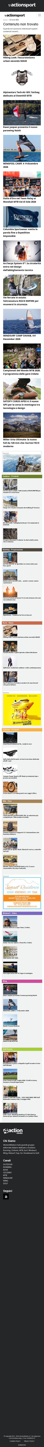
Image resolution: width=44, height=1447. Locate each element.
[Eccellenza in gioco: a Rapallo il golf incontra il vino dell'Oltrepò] (22, 1057)
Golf (5, 1183)
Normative (22, 1445)
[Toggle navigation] (39, 15)
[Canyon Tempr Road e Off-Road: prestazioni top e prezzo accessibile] (22, 770)
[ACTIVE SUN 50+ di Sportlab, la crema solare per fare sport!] (22, 557)
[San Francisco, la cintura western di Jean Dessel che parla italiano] (22, 676)
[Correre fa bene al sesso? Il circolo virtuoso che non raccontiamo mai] (22, 591)
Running (7, 1167)
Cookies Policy (15, 1441)
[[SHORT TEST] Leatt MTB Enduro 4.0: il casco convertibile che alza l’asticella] (22, 860)
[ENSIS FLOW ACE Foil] (22, 1035)
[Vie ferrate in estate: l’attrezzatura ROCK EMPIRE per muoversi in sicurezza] (22, 484)
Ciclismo (7, 1172)
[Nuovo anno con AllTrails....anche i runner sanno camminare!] (22, 574)
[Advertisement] (22, 1230)
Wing (5, 1180)
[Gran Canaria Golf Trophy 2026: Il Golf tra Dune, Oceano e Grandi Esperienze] (22, 1074)
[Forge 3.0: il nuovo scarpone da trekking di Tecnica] (22, 501)
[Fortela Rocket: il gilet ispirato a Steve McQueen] (22, 646)
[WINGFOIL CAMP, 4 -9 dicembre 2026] (22, 1004)
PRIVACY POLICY (29, 1441)
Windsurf (8, 1178)
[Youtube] (6, 1196)
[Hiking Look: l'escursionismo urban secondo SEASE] (22, 631)
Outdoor (7, 1164)
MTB (5, 1175)
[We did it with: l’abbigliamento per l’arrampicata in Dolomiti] (22, 516)
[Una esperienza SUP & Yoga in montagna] (22, 967)
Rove (5, 1170)
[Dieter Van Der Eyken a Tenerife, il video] (22, 936)
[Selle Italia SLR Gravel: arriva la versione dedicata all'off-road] (22, 753)
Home (5, 20)
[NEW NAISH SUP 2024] (22, 951)
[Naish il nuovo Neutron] (22, 1019)
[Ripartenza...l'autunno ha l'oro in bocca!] (22, 608)
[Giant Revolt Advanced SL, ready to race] (22, 737)
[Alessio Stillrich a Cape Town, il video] (22, 921)
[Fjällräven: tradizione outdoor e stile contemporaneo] (22, 661)
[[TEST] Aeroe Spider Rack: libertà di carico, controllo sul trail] (22, 843)
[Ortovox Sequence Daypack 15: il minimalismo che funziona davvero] (22, 826)
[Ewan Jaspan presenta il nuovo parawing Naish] (22, 989)
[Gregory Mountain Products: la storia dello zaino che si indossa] (22, 533)
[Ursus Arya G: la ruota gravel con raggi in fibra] (22, 787)
